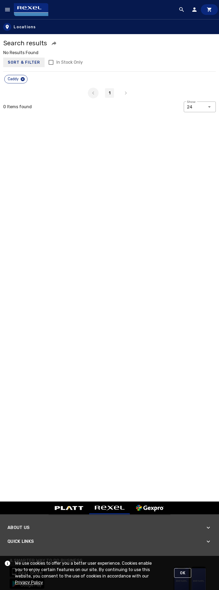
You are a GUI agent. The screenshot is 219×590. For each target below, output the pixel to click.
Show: (191, 102)
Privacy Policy (29, 582)
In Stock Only (69, 62)
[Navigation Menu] (7, 9)
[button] (54, 43)
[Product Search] (181, 9)
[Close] (22, 79)
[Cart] (209, 9)
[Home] (33, 9)
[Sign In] (194, 9)
